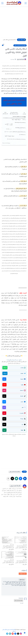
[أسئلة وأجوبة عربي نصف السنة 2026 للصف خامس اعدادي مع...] (7, 554)
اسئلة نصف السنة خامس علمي (20, 45)
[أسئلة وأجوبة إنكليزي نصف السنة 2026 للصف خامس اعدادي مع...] (7, 539)
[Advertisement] (14, 23)
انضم (4, 401)
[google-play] (10, 634)
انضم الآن (5, 367)
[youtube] (13, 634)
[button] (20, 478)
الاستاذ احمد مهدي (20, 59)
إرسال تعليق (22, 579)
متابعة (4, 379)
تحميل (4, 430)
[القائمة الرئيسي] (26, 3)
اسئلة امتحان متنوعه (17, 91)
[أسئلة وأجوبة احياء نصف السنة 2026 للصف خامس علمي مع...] (20, 539)
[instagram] (21, 634)
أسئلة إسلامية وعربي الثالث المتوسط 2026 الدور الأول (9, 39)
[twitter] (18, 634)
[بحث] (2, 3)
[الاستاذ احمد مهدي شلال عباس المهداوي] (14, 3)
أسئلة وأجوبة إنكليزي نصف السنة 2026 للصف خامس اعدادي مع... (8, 547)
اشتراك (4, 384)
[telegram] (7, 634)
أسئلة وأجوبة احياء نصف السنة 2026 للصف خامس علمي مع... (21, 547)
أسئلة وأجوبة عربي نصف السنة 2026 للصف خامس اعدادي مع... (8, 562)
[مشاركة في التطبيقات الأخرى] (8, 478)
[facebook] (15, 634)
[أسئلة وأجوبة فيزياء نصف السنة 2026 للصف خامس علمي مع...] (20, 554)
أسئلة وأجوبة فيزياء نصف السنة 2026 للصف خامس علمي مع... (21, 562)
